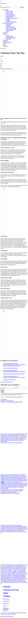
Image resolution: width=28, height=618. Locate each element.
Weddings (5, 40)
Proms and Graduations (11, 29)
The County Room (10, 14)
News (4, 45)
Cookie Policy (4, 614)
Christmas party (17, 302)
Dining (4, 34)
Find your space (9, 10)
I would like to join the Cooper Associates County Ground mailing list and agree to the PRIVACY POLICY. (14, 394)
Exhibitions (8, 25)
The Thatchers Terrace (11, 15)
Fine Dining (8, 38)
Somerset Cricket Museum (11, 18)
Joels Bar (8, 19)
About (4, 43)
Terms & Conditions (11, 614)
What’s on (5, 41)
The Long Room (9, 13)
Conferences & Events (8, 23)
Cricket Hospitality (7, 42)
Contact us (5, 46)
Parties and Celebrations (11, 27)
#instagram (4, 399)
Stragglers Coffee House (11, 21)
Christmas (5, 32)
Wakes (7, 31)
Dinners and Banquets (10, 37)
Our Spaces (5, 9)
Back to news (9, 68)
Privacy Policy (23, 612)
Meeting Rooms (9, 17)
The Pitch (8, 20)
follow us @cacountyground (7, 400)
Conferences (8, 24)
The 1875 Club (9, 12)
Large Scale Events (10, 26)
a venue (9, 141)
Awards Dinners (9, 30)
